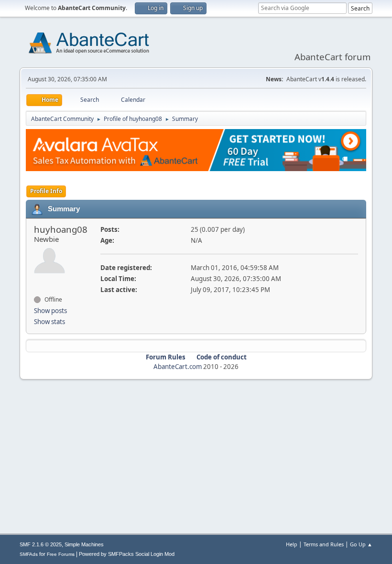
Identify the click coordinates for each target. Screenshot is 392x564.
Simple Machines (84, 544)
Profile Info (46, 191)
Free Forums (61, 554)
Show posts (50, 310)
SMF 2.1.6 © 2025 (41, 544)
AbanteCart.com (177, 366)
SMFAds (29, 554)
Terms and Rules (324, 544)
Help (291, 544)
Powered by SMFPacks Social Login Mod (126, 554)
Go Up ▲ (361, 544)
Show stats (49, 321)
